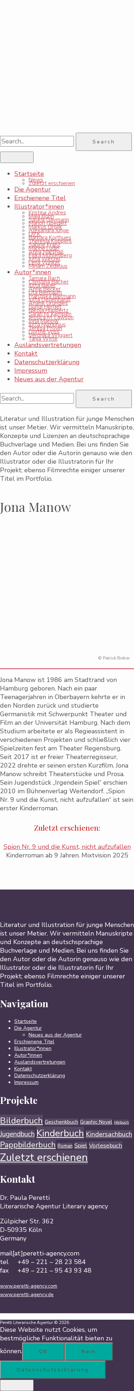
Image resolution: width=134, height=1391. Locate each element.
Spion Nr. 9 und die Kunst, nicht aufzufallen (67, 846)
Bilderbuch (21, 1121)
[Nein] (17, 1385)
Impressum (30, 370)
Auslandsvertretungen (47, 345)
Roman (65, 1146)
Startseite (29, 173)
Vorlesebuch (105, 1145)
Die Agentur (32, 189)
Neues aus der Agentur (49, 379)
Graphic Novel (96, 1122)
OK (43, 1351)
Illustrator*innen (39, 206)
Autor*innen (32, 272)
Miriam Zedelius (48, 266)
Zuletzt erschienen (52, 183)
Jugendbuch (17, 1134)
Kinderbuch (60, 1133)
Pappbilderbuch (28, 1145)
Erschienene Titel (40, 198)
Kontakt (26, 353)
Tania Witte (43, 339)
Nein (88, 1351)
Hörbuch (121, 1122)
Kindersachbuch (109, 1134)
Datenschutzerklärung (47, 362)
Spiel (80, 1146)
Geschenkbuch (61, 1122)
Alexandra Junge (49, 230)
